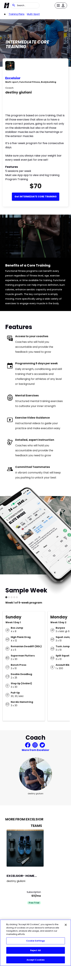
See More (32, 860)
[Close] (65, 924)
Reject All (35, 950)
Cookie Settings (35, 940)
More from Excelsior (35, 750)
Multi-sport (33, 14)
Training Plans (16, 14)
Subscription (34, 892)
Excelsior (12, 78)
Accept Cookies (36, 959)
